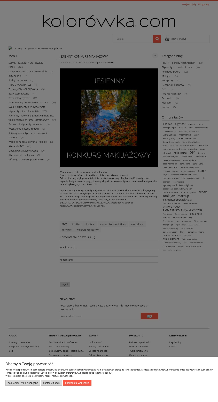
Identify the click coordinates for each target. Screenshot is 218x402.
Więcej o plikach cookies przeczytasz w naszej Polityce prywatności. (39, 375)
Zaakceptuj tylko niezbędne (23, 382)
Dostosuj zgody (51, 382)
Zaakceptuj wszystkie (77, 382)
